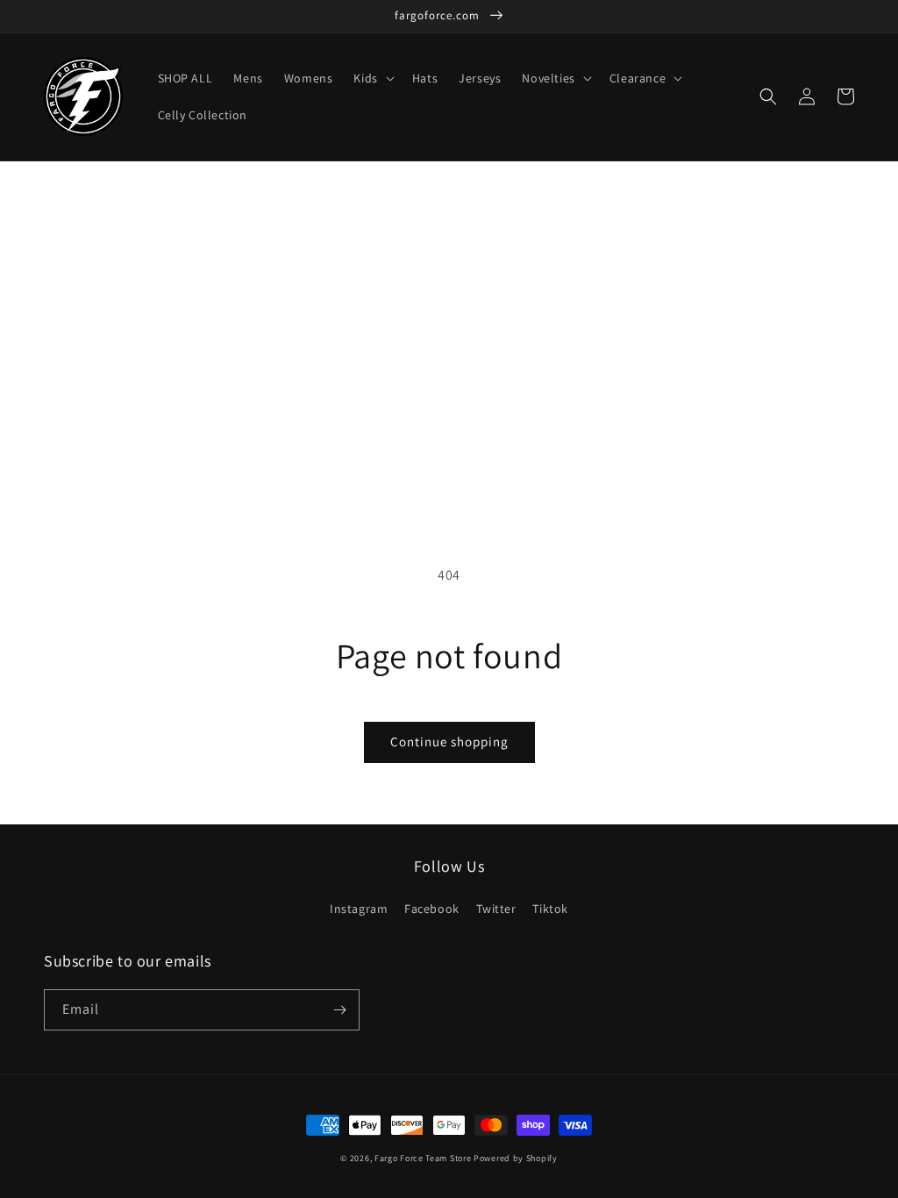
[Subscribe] (339, 1009)
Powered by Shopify (516, 1158)
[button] (372, 78)
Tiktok (550, 908)
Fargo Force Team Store (422, 1158)
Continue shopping (449, 741)
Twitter (496, 908)
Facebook (432, 908)
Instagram (359, 908)
